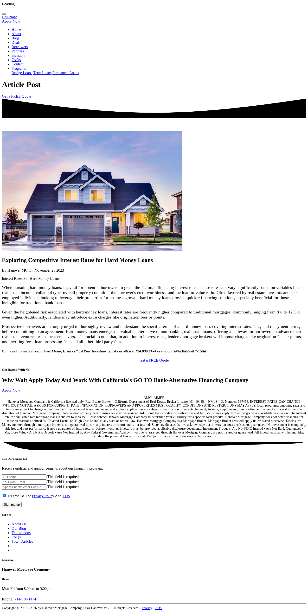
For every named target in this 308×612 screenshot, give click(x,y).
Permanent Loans (65, 73)
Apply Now (11, 21)
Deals (16, 42)
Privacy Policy (43, 496)
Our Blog (19, 528)
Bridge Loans (22, 73)
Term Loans (42, 73)
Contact (17, 64)
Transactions (21, 533)
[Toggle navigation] (4, 14)
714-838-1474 (25, 599)
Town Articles (22, 541)
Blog (15, 38)
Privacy (147, 608)
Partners (18, 51)
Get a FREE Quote (16, 96)
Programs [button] (19, 68)
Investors (18, 55)
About (16, 34)
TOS (66, 496)
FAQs (16, 60)
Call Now (9, 17)
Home (16, 29)
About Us (19, 524)
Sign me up (12, 504)
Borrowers (20, 47)
